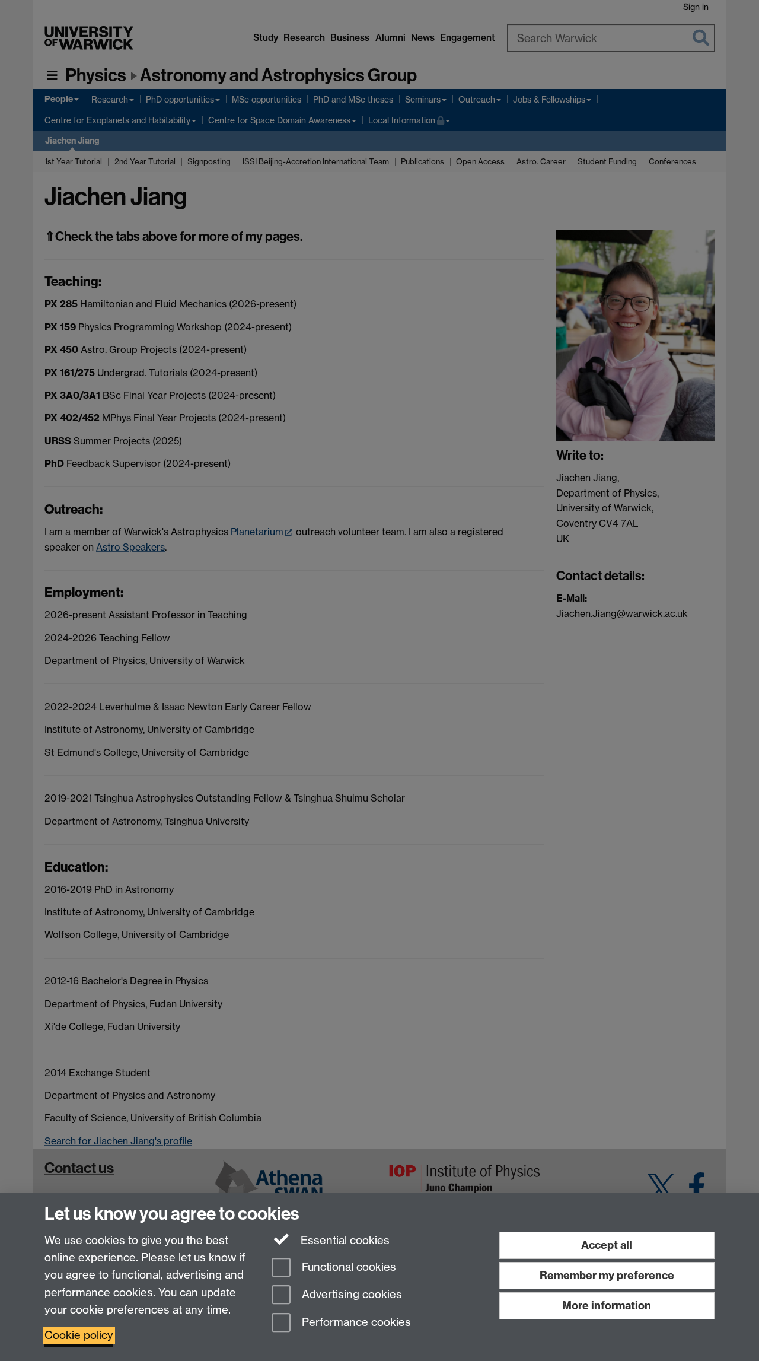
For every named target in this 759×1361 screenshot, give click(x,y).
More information (606, 1305)
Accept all (606, 1245)
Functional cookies (347, 1267)
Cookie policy (78, 1335)
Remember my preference (607, 1275)
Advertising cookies (350, 1295)
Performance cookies (355, 1323)
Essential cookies (344, 1240)
